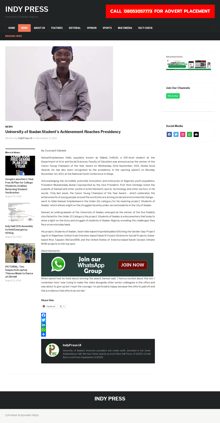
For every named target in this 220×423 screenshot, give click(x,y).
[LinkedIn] (98, 324)
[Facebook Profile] (84, 345)
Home (11, 27)
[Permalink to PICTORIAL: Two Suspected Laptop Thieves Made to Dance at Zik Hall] (20, 254)
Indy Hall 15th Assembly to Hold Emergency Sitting (19, 229)
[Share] (98, 334)
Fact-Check (145, 27)
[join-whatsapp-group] (97, 264)
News (24, 27)
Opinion (92, 27)
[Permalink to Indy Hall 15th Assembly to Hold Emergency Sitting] (20, 214)
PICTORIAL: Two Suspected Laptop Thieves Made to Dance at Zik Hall (19, 271)
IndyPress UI (25, 138)
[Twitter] (98, 320)
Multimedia (125, 27)
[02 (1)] (188, 64)
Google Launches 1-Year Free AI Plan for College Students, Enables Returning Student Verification (19, 186)
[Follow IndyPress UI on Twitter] (88, 345)
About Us (39, 27)
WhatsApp (173, 96)
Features (57, 27)
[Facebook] (98, 315)
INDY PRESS (26, 9)
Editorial (75, 27)
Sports (107, 27)
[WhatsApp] (98, 329)
